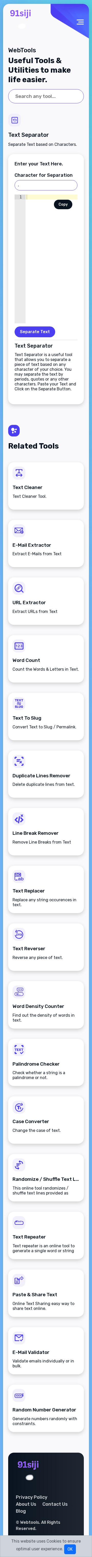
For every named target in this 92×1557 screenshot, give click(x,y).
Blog (21, 1511)
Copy (63, 204)
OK (70, 1549)
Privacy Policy (31, 1497)
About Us (26, 1504)
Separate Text (35, 331)
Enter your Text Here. (39, 164)
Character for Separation (44, 175)
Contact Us (55, 1504)
